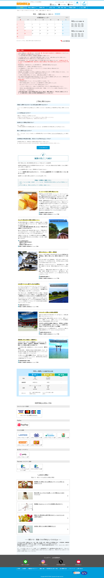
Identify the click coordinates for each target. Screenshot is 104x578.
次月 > (67, 17)
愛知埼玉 (80, 33)
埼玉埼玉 (74, 23)
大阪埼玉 (74, 36)
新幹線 (71, 4)
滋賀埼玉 (74, 34)
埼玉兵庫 (80, 26)
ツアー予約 (63, 4)
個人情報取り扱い (63, 568)
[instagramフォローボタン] (43, 562)
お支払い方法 (52, 7)
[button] (76, 573)
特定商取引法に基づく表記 (52, 568)
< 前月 (19, 17)
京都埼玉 (80, 34)
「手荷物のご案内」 (36, 55)
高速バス (54, 4)
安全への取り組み (69, 2)
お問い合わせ (80, 568)
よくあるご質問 (82, 7)
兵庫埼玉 (80, 36)
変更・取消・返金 (62, 7)
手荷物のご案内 (72, 7)
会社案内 (24, 568)
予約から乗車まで (32, 7)
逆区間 (58, 14)
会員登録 (84, 4)
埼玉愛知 (80, 23)
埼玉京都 (80, 25)
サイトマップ (72, 568)
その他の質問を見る (43, 147)
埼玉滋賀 (74, 25)
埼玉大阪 (74, 26)
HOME (21, 7)
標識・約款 (42, 568)
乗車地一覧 (41, 7)
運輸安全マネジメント (33, 568)
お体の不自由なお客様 (59, 2)
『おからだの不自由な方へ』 (57, 133)
